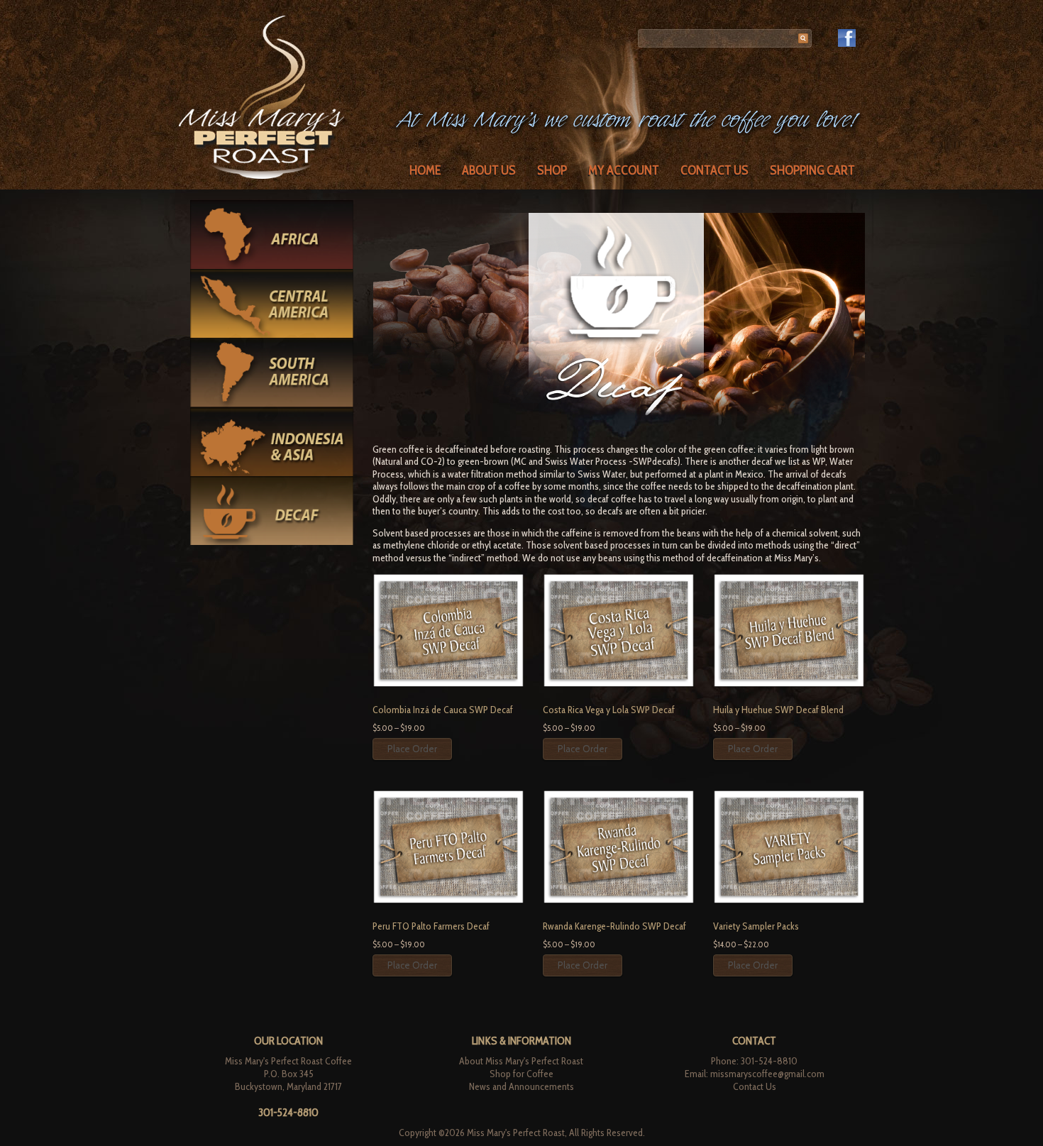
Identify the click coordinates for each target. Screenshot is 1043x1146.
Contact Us (714, 170)
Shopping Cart (812, 170)
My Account (623, 170)
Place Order (412, 748)
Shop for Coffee (521, 1073)
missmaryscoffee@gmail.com (767, 1073)
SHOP (552, 170)
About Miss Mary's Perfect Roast (521, 1060)
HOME (425, 170)
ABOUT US (489, 170)
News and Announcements (521, 1086)
